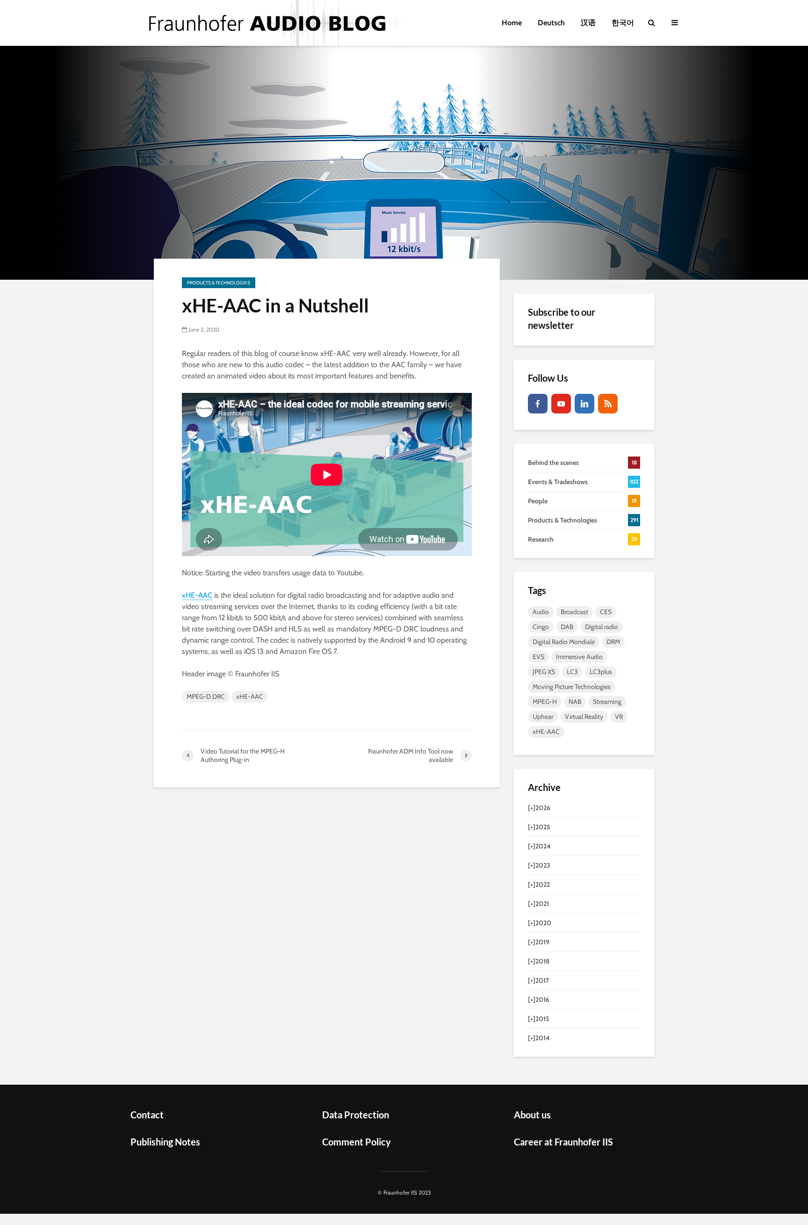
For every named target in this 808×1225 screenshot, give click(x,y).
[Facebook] (538, 403)
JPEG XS (544, 671)
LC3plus (601, 671)
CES (606, 612)
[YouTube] (561, 403)
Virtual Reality (584, 716)
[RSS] (608, 403)
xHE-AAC (197, 595)
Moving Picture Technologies (572, 686)
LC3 (572, 671)
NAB (575, 701)
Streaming (607, 701)
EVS (538, 656)
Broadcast (574, 612)
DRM (613, 642)
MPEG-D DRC (206, 696)
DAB (567, 627)
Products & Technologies (218, 283)
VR (619, 716)
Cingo (541, 627)
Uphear (543, 716)
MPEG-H (545, 701)
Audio (541, 612)
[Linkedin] (584, 403)
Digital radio (601, 627)
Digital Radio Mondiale (564, 642)
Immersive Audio (579, 656)
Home (512, 22)
